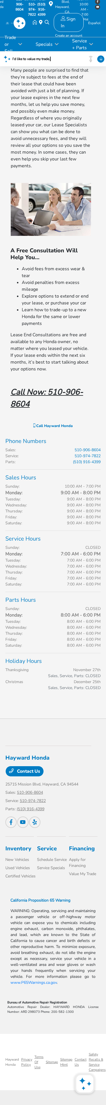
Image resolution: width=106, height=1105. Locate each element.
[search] (47, 22)
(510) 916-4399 (87, 462)
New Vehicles (17, 859)
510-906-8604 (88, 450)
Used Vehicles (17, 868)
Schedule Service (52, 859)
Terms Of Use (39, 1062)
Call (54, 425)
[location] (51, 5)
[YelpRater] (34, 822)
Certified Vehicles (20, 876)
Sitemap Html (66, 1062)
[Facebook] (11, 822)
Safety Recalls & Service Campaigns (97, 1062)
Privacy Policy (26, 1062)
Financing (82, 848)
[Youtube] (23, 822)
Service (47, 848)
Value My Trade (82, 874)
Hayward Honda (12, 1062)
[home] (36, 22)
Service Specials (51, 868)
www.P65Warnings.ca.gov (33, 982)
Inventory (18, 848)
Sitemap (52, 1062)
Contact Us (28, 771)
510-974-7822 (88, 456)
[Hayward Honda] (11, 23)
